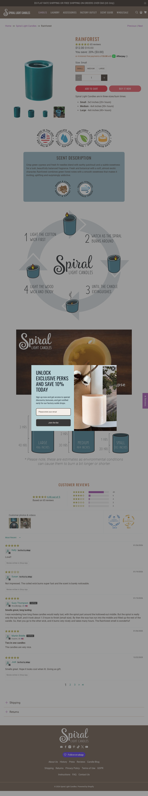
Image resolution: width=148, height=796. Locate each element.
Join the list (53, 423)
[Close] (113, 368)
